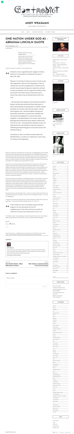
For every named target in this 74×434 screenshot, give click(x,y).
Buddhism (54, 178)
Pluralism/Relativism (56, 235)
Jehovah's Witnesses (56, 220)
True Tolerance (55, 259)
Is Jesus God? (55, 217)
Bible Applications (56, 173)
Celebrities (55, 180)
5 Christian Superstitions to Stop (59, 287)
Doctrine (54, 196)
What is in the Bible (56, 266)
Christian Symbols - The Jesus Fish (59, 62)
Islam (54, 219)
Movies (54, 228)
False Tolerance (56, 199)
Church (54, 183)
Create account (55, 420)
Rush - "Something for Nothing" (59, 74)
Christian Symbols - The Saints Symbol (60, 76)
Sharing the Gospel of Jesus (58, 252)
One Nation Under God (21, 234)
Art (53, 171)
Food (54, 201)
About (28, 32)
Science (54, 249)
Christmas (54, 182)
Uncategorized (55, 265)
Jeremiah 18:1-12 (38, 152)
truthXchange (55, 261)
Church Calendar (56, 185)
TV (53, 263)
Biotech (54, 175)
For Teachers (55, 203)
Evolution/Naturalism (57, 198)
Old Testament (13, 234)
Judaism (54, 222)
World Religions (56, 270)
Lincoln (7, 234)
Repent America (29, 234)
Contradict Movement (37, 32)
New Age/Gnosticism (57, 229)
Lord (9, 234)
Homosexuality (55, 213)
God (42, 233)
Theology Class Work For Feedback (59, 256)
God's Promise (55, 206)
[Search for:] (57, 276)
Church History (55, 187)
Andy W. (54, 168)
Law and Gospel (56, 224)
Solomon (34, 234)
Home (22, 32)
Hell (53, 208)
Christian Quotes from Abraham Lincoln (33, 233)
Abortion (54, 166)
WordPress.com (56, 427)
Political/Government (57, 236)
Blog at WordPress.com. (11, 432)
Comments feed (56, 425)
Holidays (54, 212)
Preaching (54, 240)
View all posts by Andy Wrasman (14, 255)
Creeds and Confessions (57, 192)
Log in (54, 422)
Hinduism (54, 210)
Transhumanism (56, 258)
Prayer (54, 238)
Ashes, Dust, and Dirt (57, 285)
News (54, 231)
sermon (54, 251)
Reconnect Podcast (50, 32)
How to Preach (55, 215)
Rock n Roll (55, 247)
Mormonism (55, 226)
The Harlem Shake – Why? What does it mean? (14, 264)
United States (38, 234)
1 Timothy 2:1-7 (10, 196)
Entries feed (55, 424)
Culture (54, 194)
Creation (54, 191)
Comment (44, 286)
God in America (12, 233)
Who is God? (55, 268)
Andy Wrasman (37, 23)
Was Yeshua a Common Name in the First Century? (38, 264)
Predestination (55, 242)
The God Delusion (56, 254)
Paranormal (55, 233)
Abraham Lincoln (22, 233)
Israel (44, 233)
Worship (54, 272)
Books (54, 176)
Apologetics (55, 169)
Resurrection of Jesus (57, 245)
